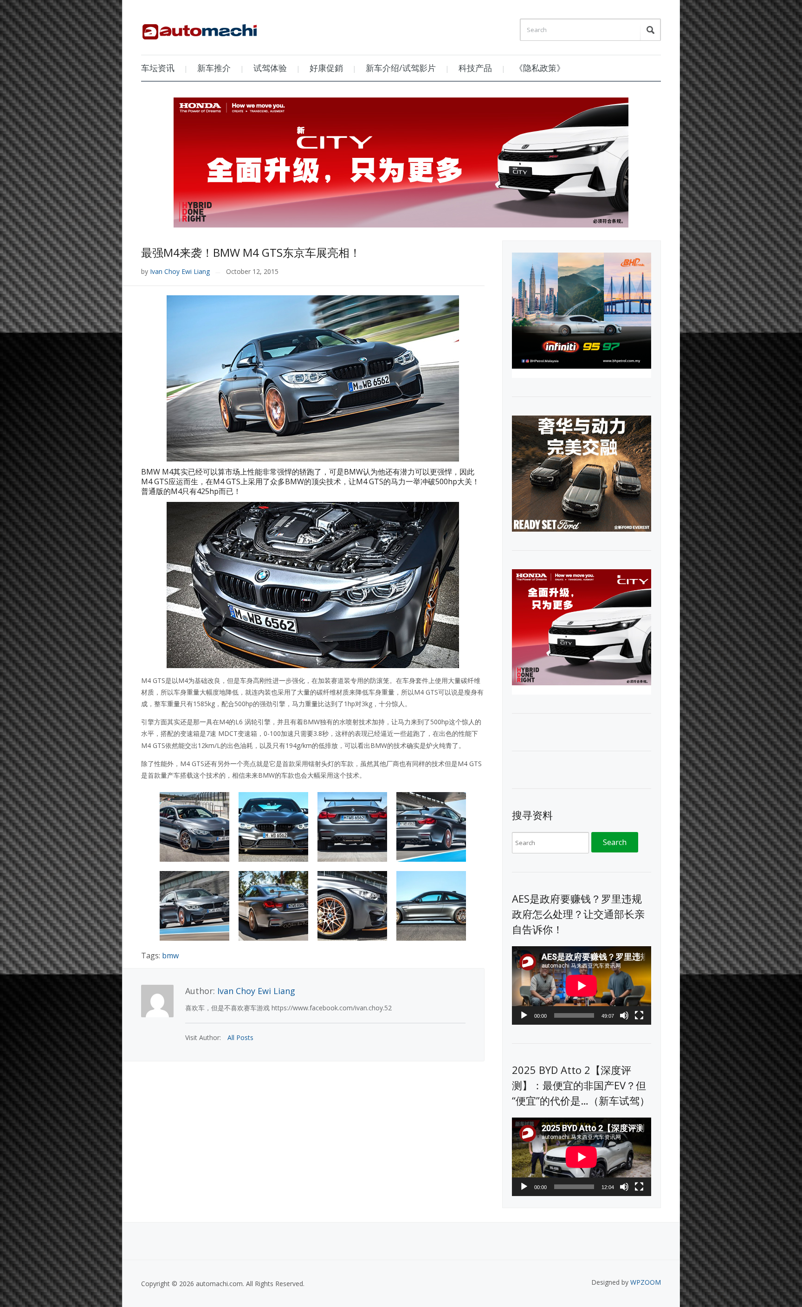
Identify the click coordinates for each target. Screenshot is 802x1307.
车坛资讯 (158, 67)
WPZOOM (645, 1282)
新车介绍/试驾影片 (401, 67)
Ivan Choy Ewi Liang (180, 271)
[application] (581, 985)
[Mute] (624, 1015)
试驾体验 (270, 67)
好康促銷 (326, 67)
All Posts (240, 1037)
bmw (170, 955)
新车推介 (214, 67)
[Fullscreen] (639, 1015)
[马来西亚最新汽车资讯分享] (199, 28)
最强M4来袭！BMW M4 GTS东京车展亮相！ (251, 252)
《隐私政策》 (540, 67)
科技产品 (475, 67)
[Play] (524, 1015)
